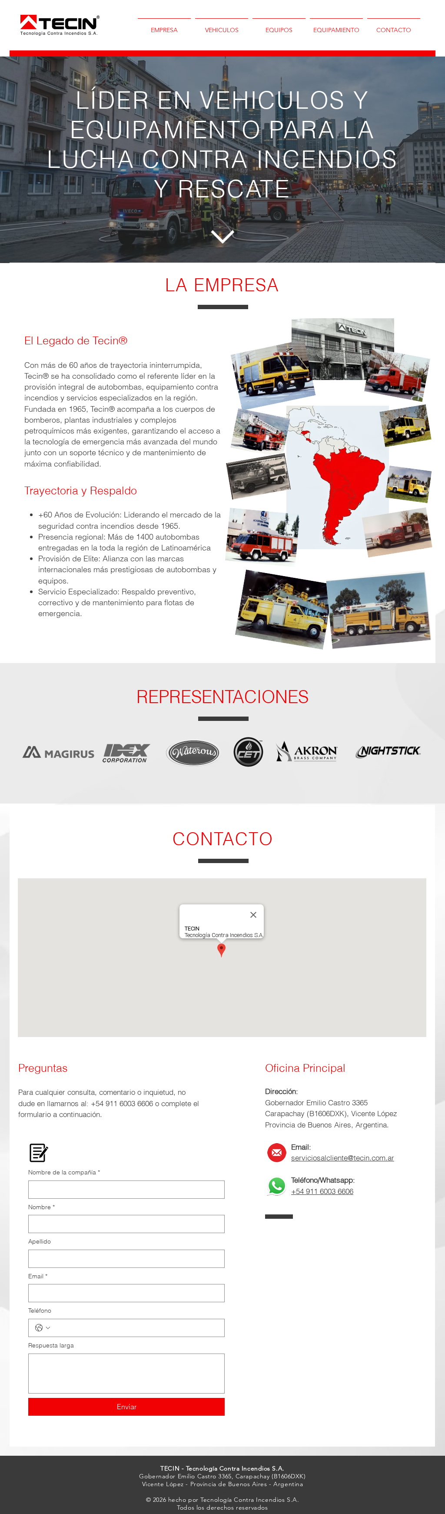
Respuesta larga (51, 1345)
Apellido (39, 1241)
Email (37, 1276)
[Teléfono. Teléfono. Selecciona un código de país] (42, 1328)
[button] (221, 26)
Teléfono (39, 1310)
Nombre (41, 1207)
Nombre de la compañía (64, 1172)
